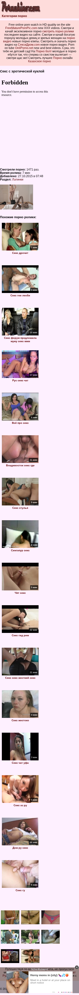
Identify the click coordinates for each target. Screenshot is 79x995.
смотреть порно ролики (58, 31)
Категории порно (14, 16)
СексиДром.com (29, 44)
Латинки (17, 179)
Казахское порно (39, 61)
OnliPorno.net (24, 48)
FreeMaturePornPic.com (21, 28)
